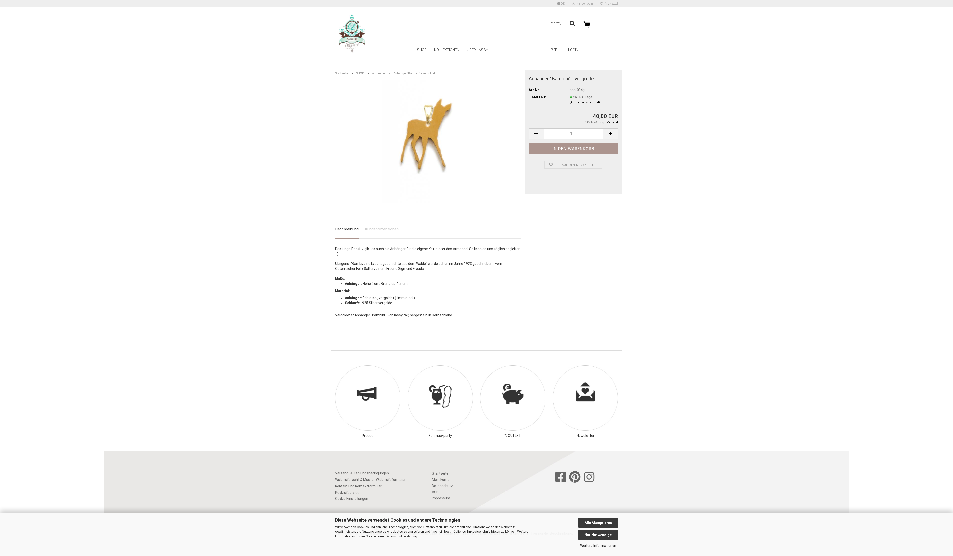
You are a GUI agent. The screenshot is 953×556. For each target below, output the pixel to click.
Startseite (440, 473)
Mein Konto (441, 480)
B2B (554, 50)
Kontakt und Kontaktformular (358, 486)
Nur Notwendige (598, 535)
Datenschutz (442, 486)
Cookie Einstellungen (351, 499)
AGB (435, 492)
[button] (560, 3)
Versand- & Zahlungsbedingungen (362, 473)
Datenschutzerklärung (401, 536)
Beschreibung (347, 229)
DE (553, 24)
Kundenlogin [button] (584, 3)
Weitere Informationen (598, 546)
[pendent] (428, 141)
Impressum (441, 498)
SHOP (422, 50)
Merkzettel (610, 3)
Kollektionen (446, 50)
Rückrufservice (347, 493)
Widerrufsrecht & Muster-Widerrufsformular (370, 480)
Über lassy (477, 50)
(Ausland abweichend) (585, 102)
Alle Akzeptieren (598, 523)
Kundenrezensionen (382, 229)
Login (573, 50)
